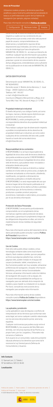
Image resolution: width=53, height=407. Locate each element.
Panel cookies (20, 388)
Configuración (14, 27)
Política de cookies (38, 23)
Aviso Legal (21, 390)
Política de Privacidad (8, 390)
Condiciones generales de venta (38, 388)
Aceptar (44, 27)
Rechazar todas (30, 27)
